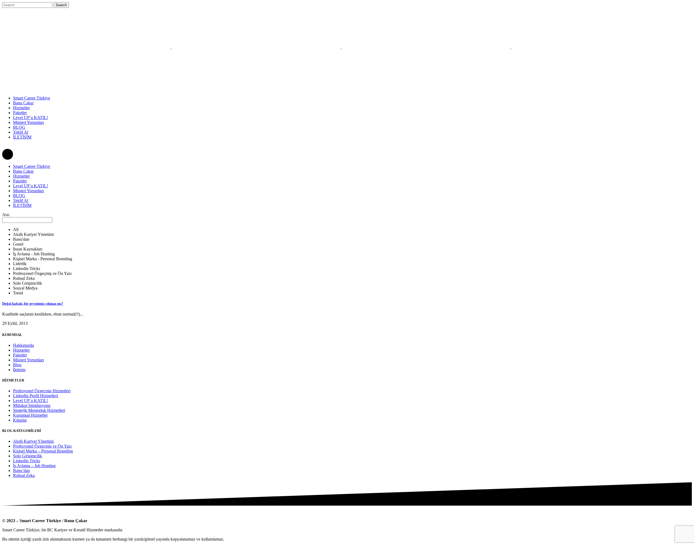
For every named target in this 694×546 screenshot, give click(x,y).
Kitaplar (20, 420)
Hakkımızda (23, 345)
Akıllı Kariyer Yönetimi (33, 441)
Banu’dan (21, 470)
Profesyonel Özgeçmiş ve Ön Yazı (42, 446)
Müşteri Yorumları (28, 360)
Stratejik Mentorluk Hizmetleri (39, 410)
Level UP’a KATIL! (30, 400)
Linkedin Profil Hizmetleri (35, 395)
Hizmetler (21, 350)
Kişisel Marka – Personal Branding (43, 451)
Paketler (20, 355)
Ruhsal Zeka (24, 475)
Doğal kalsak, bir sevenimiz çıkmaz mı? (32, 303)
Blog (17, 364)
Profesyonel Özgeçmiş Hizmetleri (41, 390)
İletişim (19, 369)
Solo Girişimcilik (27, 456)
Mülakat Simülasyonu (31, 405)
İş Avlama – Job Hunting (34, 465)
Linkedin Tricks (26, 460)
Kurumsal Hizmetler (30, 415)
